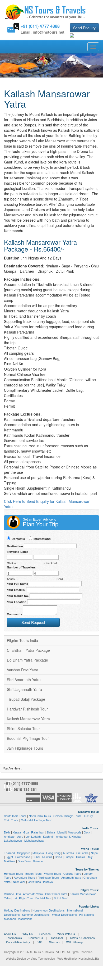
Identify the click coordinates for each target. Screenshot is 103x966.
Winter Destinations (64, 914)
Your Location (16, 602)
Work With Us (66, 934)
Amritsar (9, 836)
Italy (90, 857)
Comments (14, 614)
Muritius (47, 857)
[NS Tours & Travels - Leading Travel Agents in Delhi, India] (45, 11)
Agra (20, 836)
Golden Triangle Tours (67, 816)
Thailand (9, 853)
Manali (61, 832)
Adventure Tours (24, 877)
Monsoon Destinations (18, 919)
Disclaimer (56, 938)
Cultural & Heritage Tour (36, 820)
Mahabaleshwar (34, 840)
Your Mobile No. (18, 596)
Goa (26, 832)
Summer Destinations (36, 914)
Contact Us (36, 938)
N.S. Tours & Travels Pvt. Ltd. (46, 952)
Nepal (94, 853)
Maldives (9, 861)
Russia (80, 857)
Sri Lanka (82, 853)
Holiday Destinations (17, 910)
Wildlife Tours (52, 873)
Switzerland (22, 857)
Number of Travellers (21, 567)
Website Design (16, 958)
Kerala (17, 832)
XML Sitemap (74, 942)
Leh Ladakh (33, 836)
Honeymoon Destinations (48, 910)
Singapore (23, 853)
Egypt (9, 857)
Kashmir (48, 836)
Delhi (7, 832)
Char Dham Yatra (56, 894)
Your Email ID (16, 590)
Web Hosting (65, 958)
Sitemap (54, 942)
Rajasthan (37, 832)
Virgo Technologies (43, 958)
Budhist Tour (43, 898)
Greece (38, 861)
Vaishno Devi (12, 894)
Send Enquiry (84, 27)
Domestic (18, 539)
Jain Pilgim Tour (23, 898)
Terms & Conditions (82, 938)
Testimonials (14, 938)
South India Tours (15, 816)
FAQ (40, 942)
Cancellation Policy (18, 942)
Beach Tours (33, 873)
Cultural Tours (72, 873)
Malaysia (38, 853)
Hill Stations (86, 914)
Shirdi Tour (61, 898)
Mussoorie (74, 832)
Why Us (27, 934)
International (42, 539)
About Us (10, 934)
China (58, 857)
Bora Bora (24, 861)
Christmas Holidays (40, 882)
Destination (15, 546)
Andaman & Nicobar (69, 836)
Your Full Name (17, 584)
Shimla (50, 832)
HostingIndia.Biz (88, 958)
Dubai (36, 857)
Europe (69, 857)
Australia (68, 853)
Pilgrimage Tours (48, 877)
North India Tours (40, 816)
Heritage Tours (13, 873)
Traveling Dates (17, 552)
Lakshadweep (13, 840)
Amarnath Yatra (71, 877)
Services (45, 934)
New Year (19, 882)
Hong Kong (53, 853)
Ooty (87, 832)
